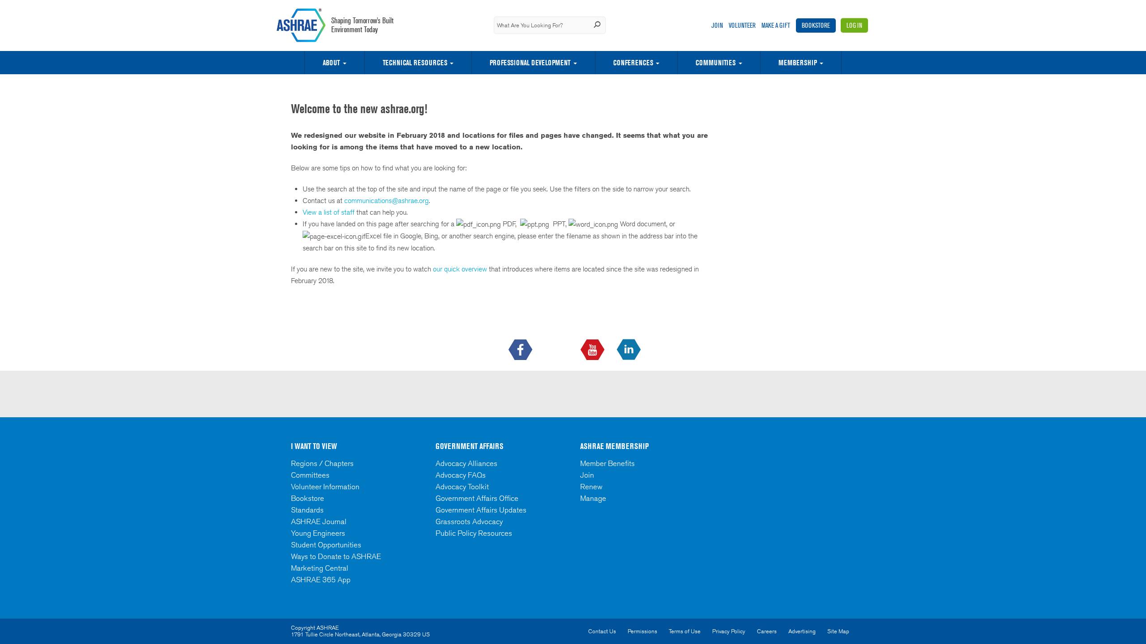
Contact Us (602, 631)
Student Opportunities (326, 544)
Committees (310, 474)
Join (717, 25)
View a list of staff (329, 212)
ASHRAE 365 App (321, 579)
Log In (854, 25)
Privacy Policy (728, 631)
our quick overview (460, 269)
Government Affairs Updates (481, 509)
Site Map (838, 631)
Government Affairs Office (477, 498)
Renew (591, 486)
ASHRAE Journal (318, 521)
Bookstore (816, 25)
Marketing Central (319, 568)
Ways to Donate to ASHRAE (336, 556)
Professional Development (530, 62)
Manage (593, 498)
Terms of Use (685, 631)
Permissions (642, 631)
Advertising (802, 631)
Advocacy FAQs (461, 474)
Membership (797, 62)
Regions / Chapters (322, 463)
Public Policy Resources (474, 533)
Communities (715, 62)
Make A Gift (775, 25)
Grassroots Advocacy (469, 521)
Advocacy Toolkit (462, 486)
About (331, 62)
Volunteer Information (325, 486)
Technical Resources (415, 62)
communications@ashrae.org (386, 200)
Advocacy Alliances (466, 463)
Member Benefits (607, 463)
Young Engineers (318, 533)
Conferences (633, 62)
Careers (767, 631)
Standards (307, 509)
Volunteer (742, 25)
